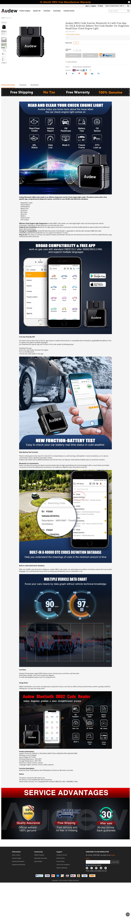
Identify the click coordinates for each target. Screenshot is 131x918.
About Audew (16, 855)
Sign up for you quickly (94, 865)
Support (59, 852)
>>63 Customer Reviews (73, 34)
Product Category (24, 11)
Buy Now (90, 55)
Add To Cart (73, 55)
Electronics (9, 18)
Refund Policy (60, 858)
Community (57, 11)
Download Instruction (40, 858)
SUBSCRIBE (115, 862)
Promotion (46, 11)
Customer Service (69, 11)
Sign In (87, 6)
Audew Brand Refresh (18, 864)
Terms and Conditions (63, 864)
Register (93, 6)
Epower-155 (36, 11)
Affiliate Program (39, 855)
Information (16, 852)
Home (3, 18)
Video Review (38, 861)
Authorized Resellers (18, 861)
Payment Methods (61, 868)
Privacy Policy (60, 861)
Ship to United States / (114, 6)
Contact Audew (16, 858)
